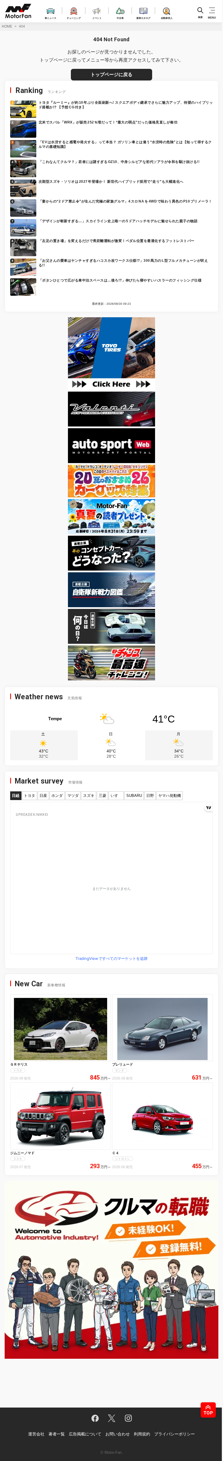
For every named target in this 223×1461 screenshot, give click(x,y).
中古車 (120, 18)
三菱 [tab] (102, 795)
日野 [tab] (150, 795)
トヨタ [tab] (29, 795)
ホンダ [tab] (57, 795)
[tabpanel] (111, 882)
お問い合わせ (117, 1434)
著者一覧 (56, 1434)
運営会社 (36, 1434)
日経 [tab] (15, 795)
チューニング (74, 18)
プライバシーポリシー (174, 1434)
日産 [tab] (43, 795)
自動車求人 (166, 18)
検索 (200, 17)
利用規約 (142, 1434)
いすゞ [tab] (116, 795)
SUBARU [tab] (134, 795)
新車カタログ (143, 18)
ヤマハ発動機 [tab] (169, 795)
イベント (97, 18)
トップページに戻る (111, 74)
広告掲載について (85, 1434)
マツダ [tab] (73, 795)
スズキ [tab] (88, 795)
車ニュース (50, 18)
